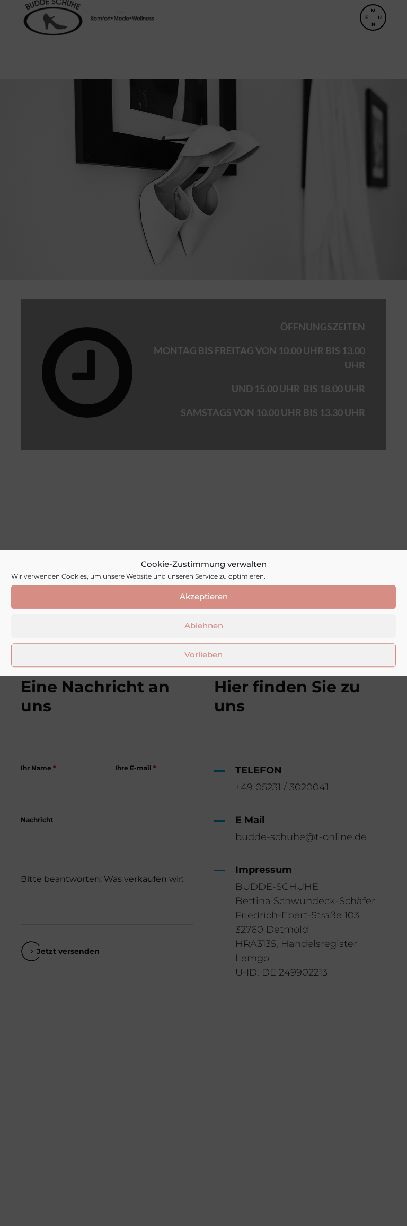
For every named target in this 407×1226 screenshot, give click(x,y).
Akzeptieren (204, 596)
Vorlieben (203, 655)
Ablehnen (203, 625)
